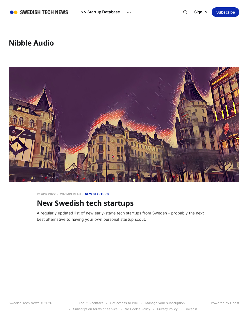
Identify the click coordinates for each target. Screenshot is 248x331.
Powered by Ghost (225, 303)
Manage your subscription (165, 303)
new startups (96, 194)
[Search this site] (185, 12)
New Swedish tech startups (85, 203)
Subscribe (225, 12)
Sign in (200, 11)
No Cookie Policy (137, 309)
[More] (128, 12)
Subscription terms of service (95, 309)
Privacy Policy (167, 309)
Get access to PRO (124, 303)
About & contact (90, 303)
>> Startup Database (100, 11)
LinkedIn (191, 309)
